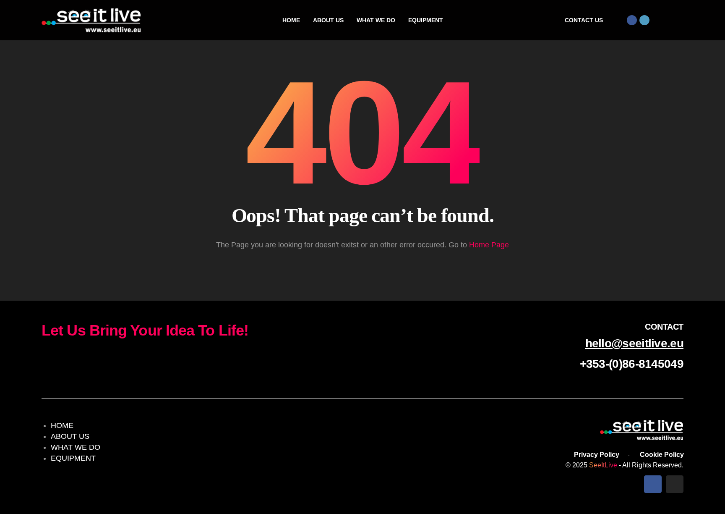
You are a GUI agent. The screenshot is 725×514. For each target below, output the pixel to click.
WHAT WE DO (75, 447)
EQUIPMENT (73, 458)
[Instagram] (644, 20)
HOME (62, 425)
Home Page (489, 245)
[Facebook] (632, 20)
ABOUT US (70, 436)
